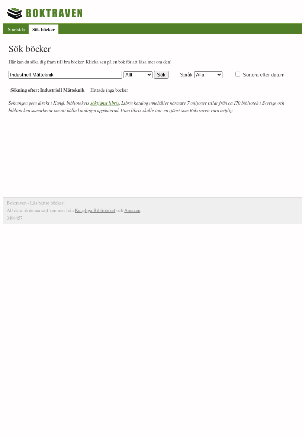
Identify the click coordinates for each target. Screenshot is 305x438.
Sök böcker (43, 29)
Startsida (16, 29)
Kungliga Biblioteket (95, 210)
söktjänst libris (104, 102)
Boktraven (45, 13)
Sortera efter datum (264, 75)
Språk (186, 75)
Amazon (132, 210)
